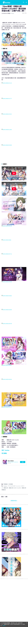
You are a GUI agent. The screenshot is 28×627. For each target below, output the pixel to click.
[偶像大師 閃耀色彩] (14, 462)
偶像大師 (6, 488)
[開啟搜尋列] (23, 2)
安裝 (23, 462)
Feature (5, 486)
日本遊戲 (11, 484)
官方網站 (4, 453)
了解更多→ (4, 625)
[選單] (26, 2)
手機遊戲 (5, 484)
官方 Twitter (5, 450)
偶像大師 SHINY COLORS (15, 488)
